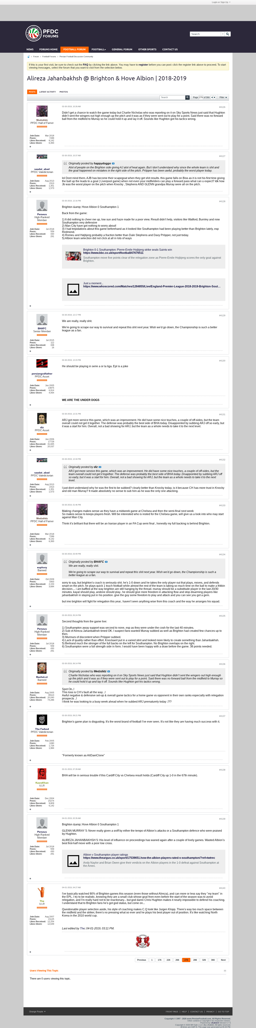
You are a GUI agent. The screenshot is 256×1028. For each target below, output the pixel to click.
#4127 (222, 156)
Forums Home (48, 49)
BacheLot (42, 677)
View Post (113, 163)
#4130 (222, 361)
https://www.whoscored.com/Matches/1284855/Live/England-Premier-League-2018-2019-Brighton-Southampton (156, 286)
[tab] (32, 91)
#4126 (222, 107)
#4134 (222, 554)
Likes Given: (36, 143)
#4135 (222, 616)
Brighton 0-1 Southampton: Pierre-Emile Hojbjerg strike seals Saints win (127, 249)
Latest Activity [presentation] (47, 92)
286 (195, 960)
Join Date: (35, 135)
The (82, 928)
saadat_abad (42, 169)
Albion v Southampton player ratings (105, 854)
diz (42, 427)
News (29, 49)
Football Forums (49, 56)
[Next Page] (214, 97)
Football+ (99, 49)
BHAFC (42, 328)
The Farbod (42, 729)
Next (223, 960)
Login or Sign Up (220, 2)
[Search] (227, 34)
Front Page (172, 1012)
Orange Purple (36, 1011)
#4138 (222, 770)
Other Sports (147, 49)
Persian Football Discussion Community (76, 56)
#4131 (222, 414)
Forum (36, 56)
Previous (141, 960)
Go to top (223, 1012)
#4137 (222, 716)
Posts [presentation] (32, 92)
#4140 (222, 888)
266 (177, 960)
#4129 (222, 315)
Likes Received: (38, 140)
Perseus (42, 214)
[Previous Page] (212, 97)
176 (159, 960)
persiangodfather (42, 373)
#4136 (222, 664)
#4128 (222, 201)
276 (186, 960)
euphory (42, 567)
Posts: (33, 138)
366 (213, 960)
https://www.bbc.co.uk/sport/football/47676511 (113, 252)
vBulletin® (215, 1023)
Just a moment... (93, 283)
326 (204, 960)
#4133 (222, 505)
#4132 (222, 460)
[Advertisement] (128, 13)
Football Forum (74, 49)
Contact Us (170, 49)
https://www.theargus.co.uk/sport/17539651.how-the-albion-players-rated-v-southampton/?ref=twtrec (149, 857)
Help (184, 1012)
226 (168, 960)
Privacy (210, 1012)
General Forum (122, 49)
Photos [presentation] (64, 92)
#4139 (222, 819)
